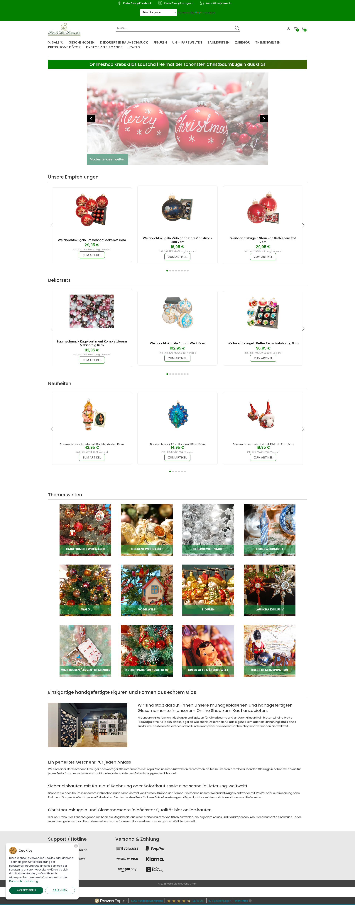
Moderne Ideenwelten (107, 159)
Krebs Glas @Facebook (137, 3)
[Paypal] (155, 848)
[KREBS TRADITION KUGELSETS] (147, 651)
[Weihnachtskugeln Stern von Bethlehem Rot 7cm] (263, 208)
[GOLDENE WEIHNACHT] (147, 530)
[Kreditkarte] (127, 859)
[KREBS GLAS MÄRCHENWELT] (208, 651)
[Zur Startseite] (65, 29)
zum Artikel (92, 255)
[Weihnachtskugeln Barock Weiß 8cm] (177, 313)
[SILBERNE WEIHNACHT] (208, 530)
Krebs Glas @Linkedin (218, 3)
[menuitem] (57, 41)
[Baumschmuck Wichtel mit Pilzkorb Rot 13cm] (263, 414)
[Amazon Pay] (127, 869)
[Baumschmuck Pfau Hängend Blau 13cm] (177, 414)
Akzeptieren (26, 890)
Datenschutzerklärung (23, 881)
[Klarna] (155, 859)
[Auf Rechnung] (155, 869)
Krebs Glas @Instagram (178, 3)
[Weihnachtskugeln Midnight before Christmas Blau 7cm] (177, 208)
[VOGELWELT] (147, 590)
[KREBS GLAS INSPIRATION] (269, 651)
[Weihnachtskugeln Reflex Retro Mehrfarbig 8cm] (263, 313)
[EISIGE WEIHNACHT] (269, 530)
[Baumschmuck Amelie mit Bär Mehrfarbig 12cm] (91, 414)
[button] (167, 270)
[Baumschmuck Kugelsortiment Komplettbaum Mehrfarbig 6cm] (92, 311)
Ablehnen (60, 890)
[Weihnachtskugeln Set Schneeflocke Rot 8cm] (91, 209)
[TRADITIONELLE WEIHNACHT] (85, 530)
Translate (208, 12)
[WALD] (85, 590)
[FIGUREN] (208, 590)
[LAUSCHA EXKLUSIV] (269, 590)
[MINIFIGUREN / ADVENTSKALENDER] (85, 651)
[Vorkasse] (127, 848)
